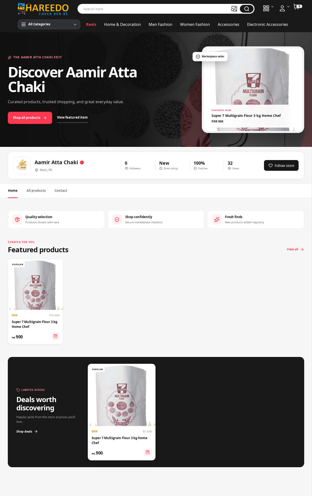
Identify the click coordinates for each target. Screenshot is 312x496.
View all (292, 249)
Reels (91, 24)
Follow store (284, 165)
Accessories (228, 24)
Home (13, 190)
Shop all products (26, 117)
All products (36, 190)
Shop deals (24, 431)
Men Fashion (160, 24)
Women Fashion (195, 24)
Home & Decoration (122, 24)
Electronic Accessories (267, 24)
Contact (61, 190)
